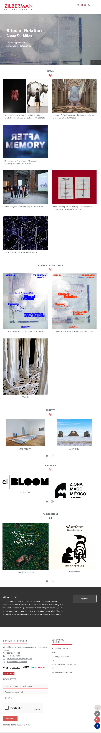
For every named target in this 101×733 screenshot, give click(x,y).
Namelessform (25, 572)
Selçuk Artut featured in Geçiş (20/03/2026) (20, 252)
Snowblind (74, 572)
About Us (85, 599)
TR (78, 5)
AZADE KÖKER (74, 449)
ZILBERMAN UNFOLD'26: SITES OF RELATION (25, 332)
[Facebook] (97, 726)
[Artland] (97, 714)
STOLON (25, 397)
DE (85, 5)
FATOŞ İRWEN (25, 449)
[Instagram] (97, 720)
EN (81, 5)
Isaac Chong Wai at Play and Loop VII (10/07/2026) (23, 207)
